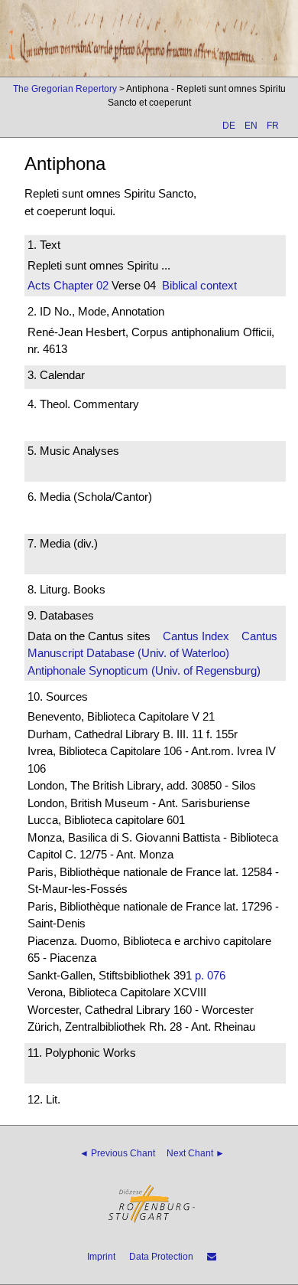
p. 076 (210, 975)
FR (273, 125)
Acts (39, 285)
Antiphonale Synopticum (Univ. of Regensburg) (144, 670)
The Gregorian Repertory (65, 88)
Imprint (101, 1256)
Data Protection (161, 1256)
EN (251, 125)
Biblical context (199, 285)
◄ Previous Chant (117, 1153)
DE (228, 125)
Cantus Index (196, 635)
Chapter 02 (79, 285)
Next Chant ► (196, 1153)
